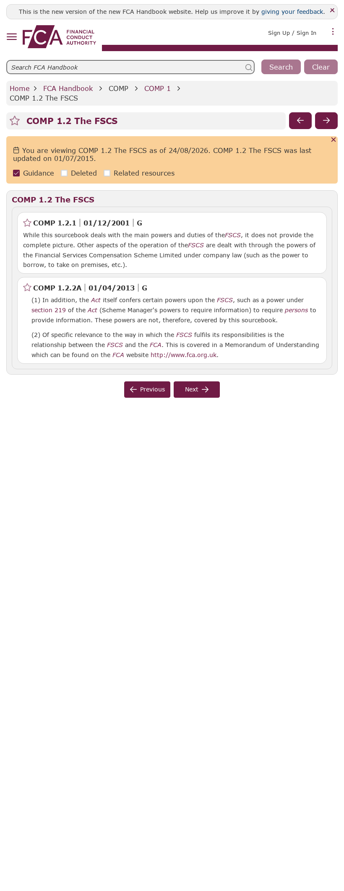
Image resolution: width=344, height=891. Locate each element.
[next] (326, 120)
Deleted (84, 173)
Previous (152, 389)
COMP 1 (157, 88)
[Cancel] (334, 140)
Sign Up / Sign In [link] (292, 32)
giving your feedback (292, 11)
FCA (156, 345)
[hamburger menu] (11, 37)
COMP (118, 88)
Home (20, 88)
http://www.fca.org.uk (183, 354)
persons (296, 310)
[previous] (300, 120)
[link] (59, 36)
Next (191, 389)
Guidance (38, 173)
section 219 (48, 309)
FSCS (233, 235)
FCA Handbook (68, 88)
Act (96, 300)
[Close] (332, 10)
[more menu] (333, 31)
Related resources (144, 173)
